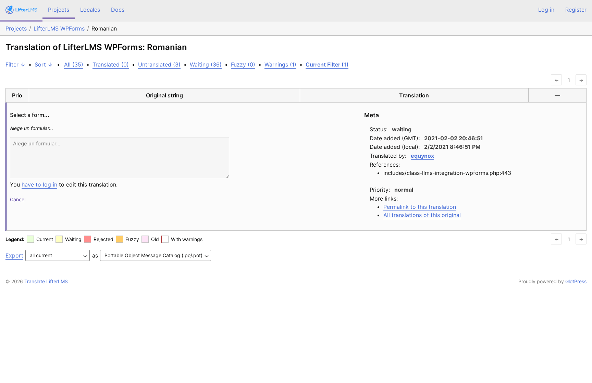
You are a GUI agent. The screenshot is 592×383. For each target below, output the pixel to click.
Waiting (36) (206, 64)
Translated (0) (110, 64)
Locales (90, 9)
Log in (546, 9)
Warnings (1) (280, 64)
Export (14, 255)
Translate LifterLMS (46, 281)
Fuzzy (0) (243, 64)
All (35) (73, 64)
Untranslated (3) (159, 64)
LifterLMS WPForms (59, 28)
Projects (58, 9)
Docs (117, 9)
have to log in (39, 184)
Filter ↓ (15, 64)
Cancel (17, 199)
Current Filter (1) (327, 64)
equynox (422, 155)
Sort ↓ (44, 64)
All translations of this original (422, 215)
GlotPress (576, 281)
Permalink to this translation (419, 206)
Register (576, 9)
